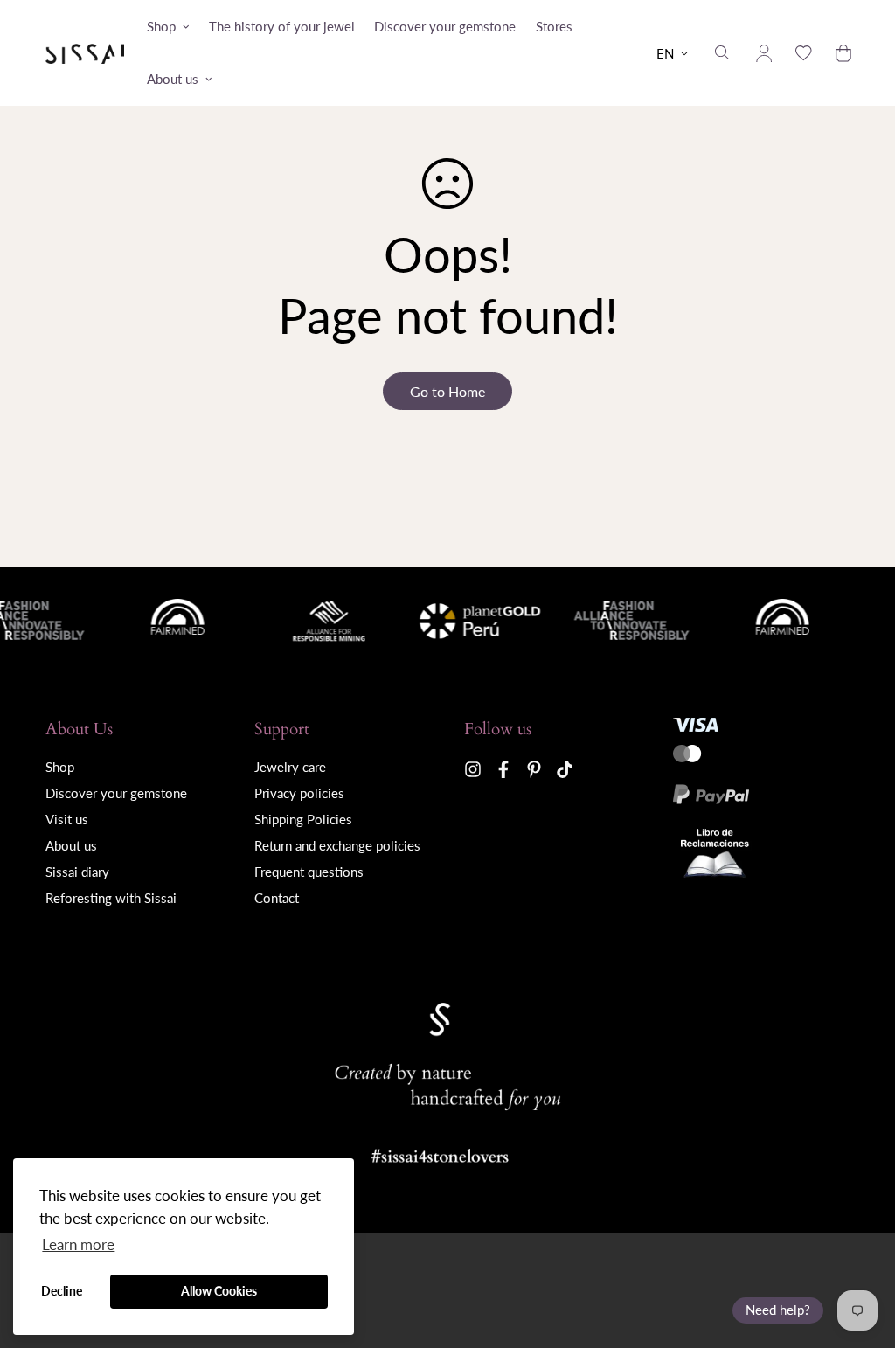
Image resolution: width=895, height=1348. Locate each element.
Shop (161, 26)
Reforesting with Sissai (111, 898)
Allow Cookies (219, 1290)
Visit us (66, 819)
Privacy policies (299, 793)
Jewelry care (290, 767)
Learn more (78, 1244)
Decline (61, 1290)
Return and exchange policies (337, 845)
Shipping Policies (303, 819)
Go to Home (447, 391)
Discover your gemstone (445, 26)
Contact (276, 898)
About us (172, 79)
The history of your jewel (282, 26)
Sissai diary (77, 871)
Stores (554, 26)
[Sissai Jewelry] (84, 53)
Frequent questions (309, 871)
